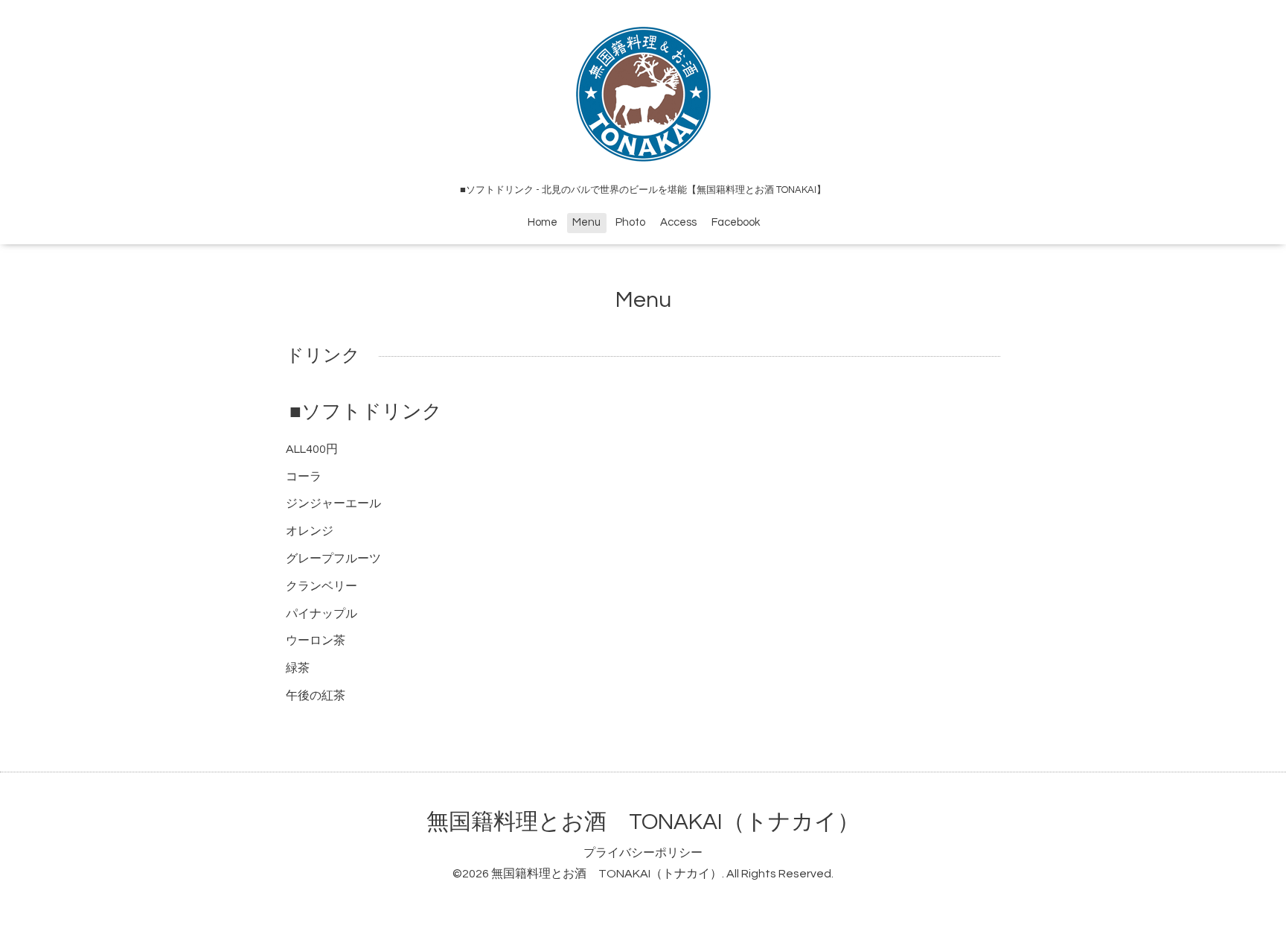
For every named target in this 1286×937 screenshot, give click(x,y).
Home (542, 222)
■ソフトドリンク (365, 412)
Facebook (735, 222)
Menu (586, 222)
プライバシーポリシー (643, 853)
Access (678, 222)
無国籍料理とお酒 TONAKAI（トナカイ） (643, 821)
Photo (630, 222)
